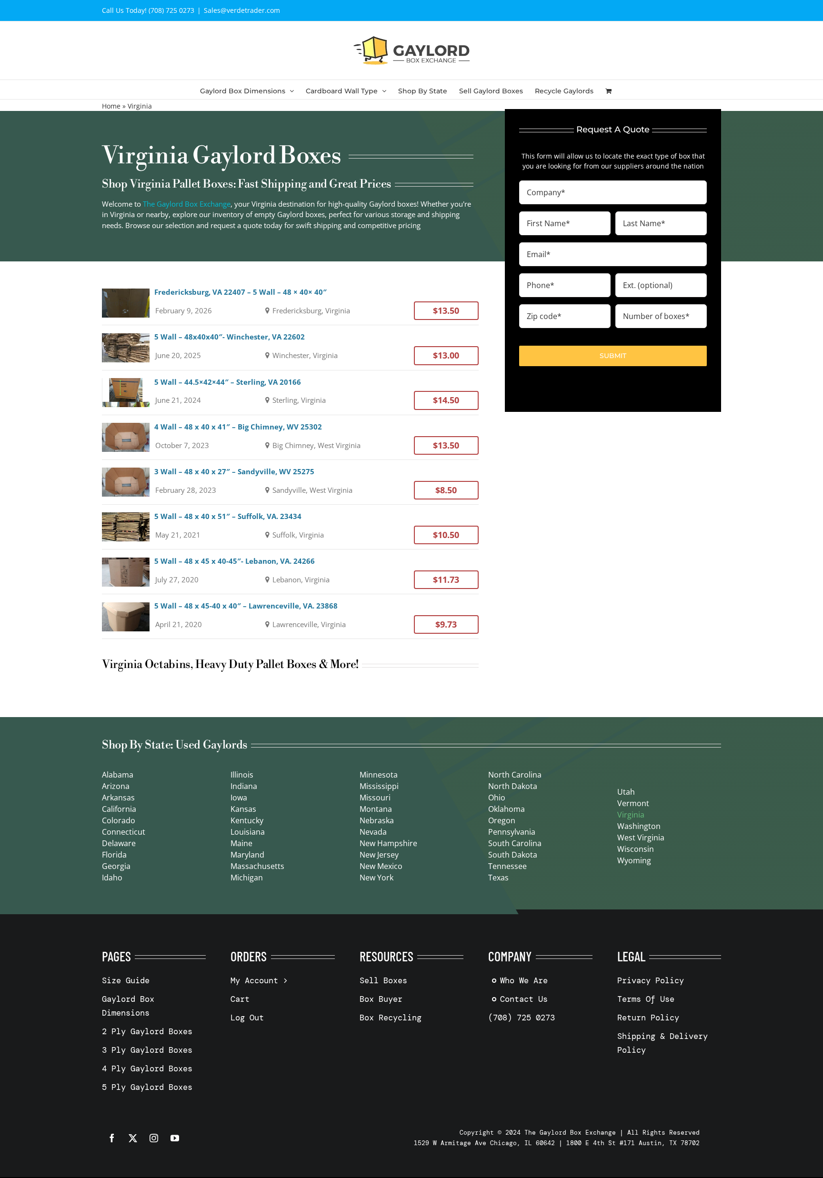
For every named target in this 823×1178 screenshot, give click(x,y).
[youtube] (175, 1138)
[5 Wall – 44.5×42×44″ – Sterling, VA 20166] (290, 392)
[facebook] (112, 1138)
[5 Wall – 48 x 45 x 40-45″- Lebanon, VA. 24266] (290, 571)
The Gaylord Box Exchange (187, 204)
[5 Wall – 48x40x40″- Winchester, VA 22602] (290, 347)
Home (111, 105)
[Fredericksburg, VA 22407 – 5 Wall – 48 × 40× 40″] (290, 302)
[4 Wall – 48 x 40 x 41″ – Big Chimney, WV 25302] (290, 437)
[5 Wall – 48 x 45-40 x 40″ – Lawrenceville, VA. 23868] (290, 616)
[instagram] (154, 1138)
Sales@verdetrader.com (242, 10)
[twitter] (133, 1138)
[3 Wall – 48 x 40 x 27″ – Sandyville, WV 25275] (290, 482)
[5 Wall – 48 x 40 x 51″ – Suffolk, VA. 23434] (290, 527)
